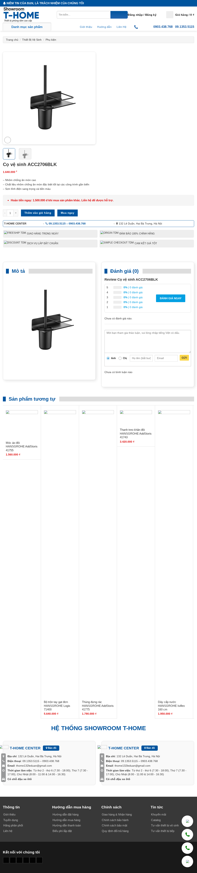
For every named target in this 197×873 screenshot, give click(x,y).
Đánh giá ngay (170, 298)
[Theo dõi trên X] (26, 860)
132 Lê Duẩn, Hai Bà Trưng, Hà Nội (140, 223)
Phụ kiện (51, 39)
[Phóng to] (7, 140)
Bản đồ (51, 747)
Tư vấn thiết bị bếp (162, 831)
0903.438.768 (163, 27)
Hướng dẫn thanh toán (67, 825)
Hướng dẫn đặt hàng (65, 814)
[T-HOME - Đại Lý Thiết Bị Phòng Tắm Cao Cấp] (22, 15)
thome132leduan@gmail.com (34, 765)
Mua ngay (67, 212)
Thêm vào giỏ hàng (37, 212)
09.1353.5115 (184, 27)
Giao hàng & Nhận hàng (117, 814)
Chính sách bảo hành (115, 820)
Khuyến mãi (158, 814)
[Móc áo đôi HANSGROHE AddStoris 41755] (22, 424)
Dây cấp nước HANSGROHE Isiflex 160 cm (171, 705)
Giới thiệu (86, 26)
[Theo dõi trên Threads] (39, 860)
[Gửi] (119, 15)
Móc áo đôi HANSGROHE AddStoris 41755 (22, 446)
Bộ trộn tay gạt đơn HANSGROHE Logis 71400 (57, 705)
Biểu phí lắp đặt (62, 831)
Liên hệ (7, 831)
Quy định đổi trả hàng (115, 831)
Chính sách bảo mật (114, 825)
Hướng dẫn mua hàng (66, 820)
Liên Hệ (121, 26)
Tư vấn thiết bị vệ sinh (165, 825)
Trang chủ (12, 39)
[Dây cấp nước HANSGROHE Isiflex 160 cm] (174, 554)
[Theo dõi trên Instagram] (13, 860)
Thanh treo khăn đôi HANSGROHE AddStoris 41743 (136, 433)
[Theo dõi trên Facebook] (6, 860)
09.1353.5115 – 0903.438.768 (67, 223)
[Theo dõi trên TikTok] (19, 860)
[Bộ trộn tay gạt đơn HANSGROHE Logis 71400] (60, 554)
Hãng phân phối (13, 825)
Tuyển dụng (10, 820)
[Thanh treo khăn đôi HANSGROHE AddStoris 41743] (136, 418)
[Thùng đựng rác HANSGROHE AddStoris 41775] (98, 554)
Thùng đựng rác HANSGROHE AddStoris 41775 (98, 705)
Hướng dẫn (104, 26)
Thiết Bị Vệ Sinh (32, 39)
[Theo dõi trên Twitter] (33, 860)
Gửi (184, 357)
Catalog (156, 820)
